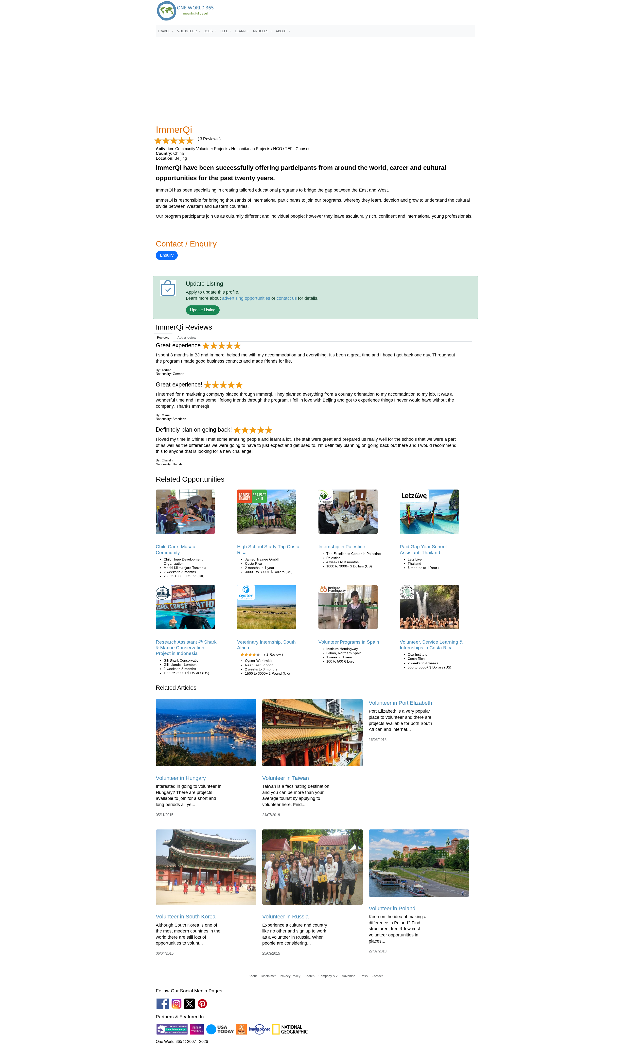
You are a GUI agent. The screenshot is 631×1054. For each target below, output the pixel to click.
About (252, 976)
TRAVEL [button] (164, 31)
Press (363, 976)
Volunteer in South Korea (185, 916)
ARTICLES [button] (261, 31)
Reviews (163, 337)
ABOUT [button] (282, 31)
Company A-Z (328, 976)
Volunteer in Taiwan (285, 778)
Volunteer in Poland (392, 908)
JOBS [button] (209, 31)
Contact (377, 976)
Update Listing (202, 310)
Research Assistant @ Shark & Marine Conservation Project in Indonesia (186, 647)
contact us (287, 298)
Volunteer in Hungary (181, 778)
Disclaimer (268, 976)
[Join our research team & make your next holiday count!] (185, 609)
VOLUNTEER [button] (187, 31)
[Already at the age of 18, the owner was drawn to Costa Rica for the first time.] (266, 513)
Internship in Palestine (341, 546)
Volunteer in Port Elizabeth (400, 703)
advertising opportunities (246, 298)
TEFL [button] (224, 31)
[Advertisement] (315, 73)
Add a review (186, 337)
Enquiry (167, 255)
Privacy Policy (290, 976)
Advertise (348, 976)
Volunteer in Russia (285, 916)
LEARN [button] (240, 31)
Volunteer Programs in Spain (348, 642)
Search (309, 976)
